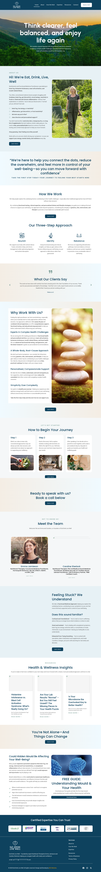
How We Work (50, 5)
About (42, 5)
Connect (75, 5)
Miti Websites (53, 868)
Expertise (59, 5)
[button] (10, 285)
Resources (68, 5)
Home (36, 5)
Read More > (16, 716)
